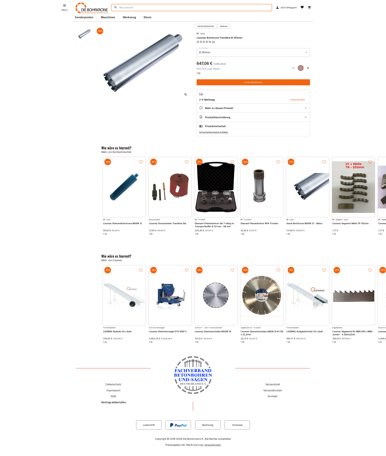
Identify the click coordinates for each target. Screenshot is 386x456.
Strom (147, 17)
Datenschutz (113, 384)
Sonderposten (84, 17)
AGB (113, 396)
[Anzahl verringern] (293, 68)
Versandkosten (272, 390)
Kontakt (272, 396)
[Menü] (65, 5)
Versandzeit (272, 384)
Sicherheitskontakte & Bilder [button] (213, 132)
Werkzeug (129, 17)
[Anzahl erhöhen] (308, 68)
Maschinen (108, 17)
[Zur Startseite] (91, 14)
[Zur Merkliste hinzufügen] (141, 162)
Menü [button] (64, 10)
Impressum (113, 390)
